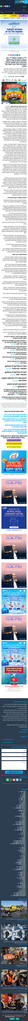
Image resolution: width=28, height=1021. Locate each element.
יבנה (24, 835)
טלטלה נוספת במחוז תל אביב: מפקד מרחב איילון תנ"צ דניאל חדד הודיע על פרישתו (15, 942)
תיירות (23, 888)
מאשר (17, 1018)
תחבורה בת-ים (21, 886)
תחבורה (23, 884)
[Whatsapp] (1, 6)
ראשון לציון (14, 15)
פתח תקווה (22, 872)
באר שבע (23, 800)
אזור (24, 793)
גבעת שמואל (22, 810)
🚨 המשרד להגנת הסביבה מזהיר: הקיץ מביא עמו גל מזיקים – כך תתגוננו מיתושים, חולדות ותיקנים (14, 431)
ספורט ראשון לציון (20, 862)
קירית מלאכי (22, 875)
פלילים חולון (22, 868)
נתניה (24, 857)
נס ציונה (18, 18)
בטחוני (23, 802)
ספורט (23, 858)
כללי (24, 845)
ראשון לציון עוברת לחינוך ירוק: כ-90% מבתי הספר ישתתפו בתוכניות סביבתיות (15, 415)
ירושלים (23, 838)
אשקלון (23, 797)
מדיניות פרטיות (23, 732)
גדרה (24, 812)
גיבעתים (23, 813)
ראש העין (23, 876)
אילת (24, 794)
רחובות (13, 18)
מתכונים (23, 852)
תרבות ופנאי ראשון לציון (19, 895)
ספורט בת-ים (22, 860)
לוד (24, 846)
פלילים (23, 865)
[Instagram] (3, 6)
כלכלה (23, 839)
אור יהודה (23, 791)
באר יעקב (25, 18)
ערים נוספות (6, 18)
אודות (24, 10)
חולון (23, 15)
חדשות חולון (22, 823)
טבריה (23, 832)
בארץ (25, 50)
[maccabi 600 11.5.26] (14, 531)
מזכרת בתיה (22, 850)
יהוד (24, 836)
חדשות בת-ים (22, 821)
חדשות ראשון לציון (20, 824)
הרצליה (23, 817)
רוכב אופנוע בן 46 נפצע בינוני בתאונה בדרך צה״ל (16, 919)
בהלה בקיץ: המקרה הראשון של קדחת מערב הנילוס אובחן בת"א (16, 426)
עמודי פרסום (22, 864)
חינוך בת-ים (22, 827)
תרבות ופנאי (22, 891)
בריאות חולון (22, 806)
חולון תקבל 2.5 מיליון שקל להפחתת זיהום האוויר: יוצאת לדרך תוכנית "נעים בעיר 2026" (14, 420)
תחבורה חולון (22, 887)
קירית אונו (22, 873)
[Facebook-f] (9, 6)
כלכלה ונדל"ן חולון (20, 842)
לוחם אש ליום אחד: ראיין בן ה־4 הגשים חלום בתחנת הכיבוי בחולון (14, 1012)
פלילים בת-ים (22, 867)
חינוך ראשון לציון (21, 830)
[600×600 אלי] (14, 691)
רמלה (24, 880)
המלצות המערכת (21, 816)
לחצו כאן (13, 344)
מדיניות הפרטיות (10, 1016)
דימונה (23, 815)
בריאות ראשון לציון (20, 808)
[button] (26, 2)
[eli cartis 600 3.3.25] (14, 503)
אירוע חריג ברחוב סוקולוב (21, 965)
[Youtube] (5, 6)
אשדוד (23, 795)
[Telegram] (7, 6)
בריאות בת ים (22, 805)
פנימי (24, 871)
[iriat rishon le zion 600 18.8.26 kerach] (14, 613)
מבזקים (23, 847)
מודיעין (23, 849)
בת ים (5, 15)
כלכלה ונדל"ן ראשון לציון (19, 843)
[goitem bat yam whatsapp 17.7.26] (14, 47)
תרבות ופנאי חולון (20, 894)
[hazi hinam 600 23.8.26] (14, 475)
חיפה (24, 831)
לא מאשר (12, 1018)
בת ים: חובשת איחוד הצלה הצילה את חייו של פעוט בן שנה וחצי (14, 988)
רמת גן (23, 882)
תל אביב (23, 890)
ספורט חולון (22, 861)
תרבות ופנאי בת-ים (20, 893)
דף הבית (24, 6)
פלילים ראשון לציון (20, 869)
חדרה (24, 819)
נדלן (24, 854)
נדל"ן (24, 853)
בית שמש (23, 804)
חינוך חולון (22, 828)
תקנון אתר (24, 729)
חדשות (23, 820)
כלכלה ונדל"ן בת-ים (20, 841)
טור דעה (23, 834)
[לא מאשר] (25, 1017)
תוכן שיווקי (22, 883)
